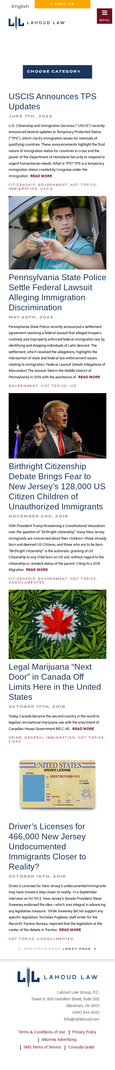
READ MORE (40, 175)
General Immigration (50, 737)
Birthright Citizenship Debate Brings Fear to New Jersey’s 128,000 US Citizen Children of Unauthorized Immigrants (57, 486)
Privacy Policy (84, 1032)
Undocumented (27, 582)
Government (53, 184)
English (20, 7)
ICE (73, 385)
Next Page (79, 949)
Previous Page (41, 949)
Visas (15, 741)
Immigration (23, 188)
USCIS (46, 188)
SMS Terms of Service (42, 1048)
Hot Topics (83, 184)
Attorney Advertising (59, 1040)
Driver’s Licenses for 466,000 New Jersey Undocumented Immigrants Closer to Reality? (47, 846)
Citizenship (22, 184)
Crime (15, 737)
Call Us (63, 4)
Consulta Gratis (81, 1048)
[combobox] (20, 6)
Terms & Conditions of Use (41, 1032)
